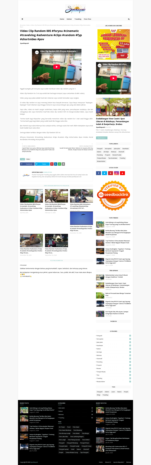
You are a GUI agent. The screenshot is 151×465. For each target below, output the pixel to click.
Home (101, 462)
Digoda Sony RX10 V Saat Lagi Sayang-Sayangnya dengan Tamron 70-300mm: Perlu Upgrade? (118, 261)
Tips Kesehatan (112, 158)
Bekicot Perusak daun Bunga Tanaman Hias (118, 294)
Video (28, 25)
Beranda (22, 25)
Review (114, 368)
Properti (107, 155)
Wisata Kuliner (101, 161)
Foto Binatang (78, 430)
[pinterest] (110, 173)
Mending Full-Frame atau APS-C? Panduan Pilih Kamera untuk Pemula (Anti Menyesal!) (117, 448)
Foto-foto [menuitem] (87, 19)
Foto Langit (62, 440)
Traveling (122, 158)
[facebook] (98, 173)
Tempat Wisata (101, 158)
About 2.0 (108, 462)
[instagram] (116, 173)
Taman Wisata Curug (72, 452)
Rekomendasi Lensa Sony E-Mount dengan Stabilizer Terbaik (116, 276)
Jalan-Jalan (117, 148)
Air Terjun (62, 427)
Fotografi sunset (64, 449)
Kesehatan (126, 148)
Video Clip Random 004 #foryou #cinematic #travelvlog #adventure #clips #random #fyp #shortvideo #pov (56, 207)
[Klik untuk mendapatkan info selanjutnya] (113, 59)
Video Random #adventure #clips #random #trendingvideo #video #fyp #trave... (81, 228)
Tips (114, 375)
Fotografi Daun (84, 443)
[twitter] (104, 173)
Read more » (102, 138)
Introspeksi (108, 148)
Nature (119, 392)
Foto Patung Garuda (74, 440)
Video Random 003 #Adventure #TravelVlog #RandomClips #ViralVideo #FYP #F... (80, 206)
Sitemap (128, 462)
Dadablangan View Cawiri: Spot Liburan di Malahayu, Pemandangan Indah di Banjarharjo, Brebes (112, 121)
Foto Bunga (85, 433)
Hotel (72, 449)
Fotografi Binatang (72, 443)
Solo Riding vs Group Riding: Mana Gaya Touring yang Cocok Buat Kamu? (117, 223)
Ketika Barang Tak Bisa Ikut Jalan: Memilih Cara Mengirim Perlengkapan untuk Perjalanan (118, 232)
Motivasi (113, 152)
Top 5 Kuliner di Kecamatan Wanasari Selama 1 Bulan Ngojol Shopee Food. (117, 242)
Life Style (106, 152)
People (126, 392)
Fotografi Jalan (63, 446)
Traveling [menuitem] (77, 19)
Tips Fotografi (84, 452)
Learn (113, 392)
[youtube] (122, 173)
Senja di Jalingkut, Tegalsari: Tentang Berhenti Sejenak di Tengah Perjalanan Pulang (117, 251)
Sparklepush (24, 43)
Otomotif (121, 152)
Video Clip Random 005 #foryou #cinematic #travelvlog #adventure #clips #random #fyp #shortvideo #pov (31, 207)
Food (68, 427)
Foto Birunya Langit (64, 433)
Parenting (100, 155)
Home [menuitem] (62, 19)
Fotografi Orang (86, 446)
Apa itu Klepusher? (118, 462)
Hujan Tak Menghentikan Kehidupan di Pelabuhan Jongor (117, 439)
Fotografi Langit (74, 446)
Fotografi (99, 148)
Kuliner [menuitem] (69, 19)
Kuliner (99, 152)
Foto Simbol (85, 440)
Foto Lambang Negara (77, 436)
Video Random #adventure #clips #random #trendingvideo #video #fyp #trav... (56, 251)
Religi (98, 395)
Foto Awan (76, 427)
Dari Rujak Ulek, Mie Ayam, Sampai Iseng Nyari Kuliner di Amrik (116, 313)
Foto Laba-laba (63, 436)
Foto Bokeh (76, 433)
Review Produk (117, 155)
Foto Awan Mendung (65, 430)
